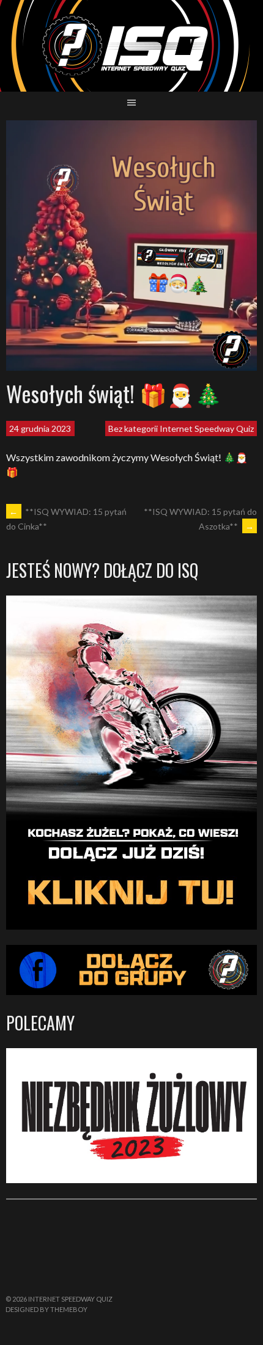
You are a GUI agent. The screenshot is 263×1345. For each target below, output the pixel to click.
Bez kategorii (133, 428)
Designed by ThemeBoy (46, 1309)
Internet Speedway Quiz (207, 428)
